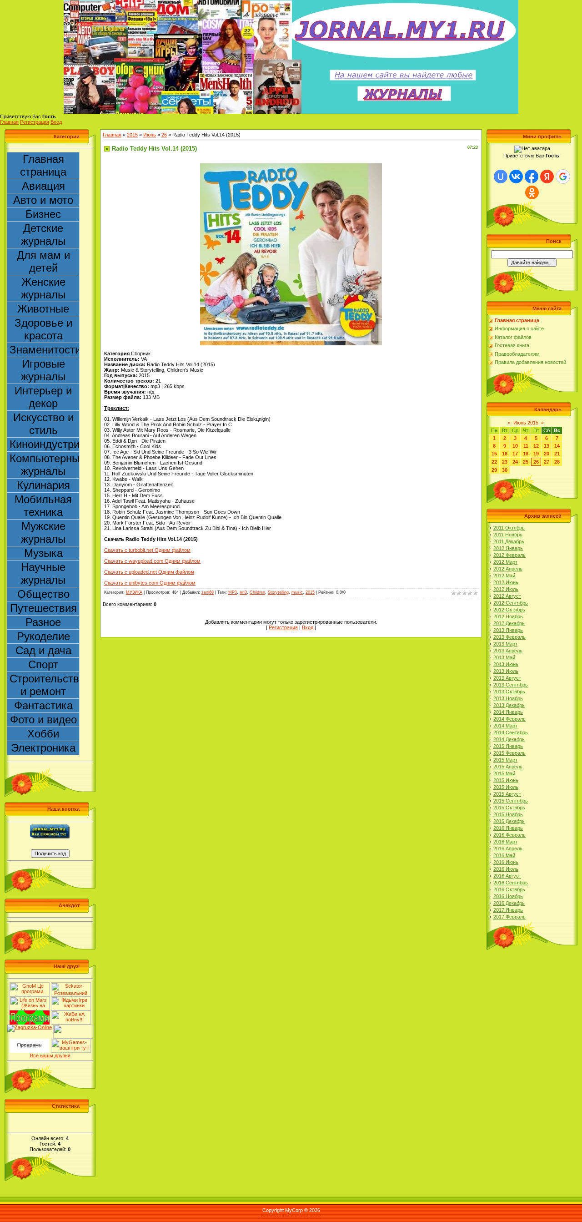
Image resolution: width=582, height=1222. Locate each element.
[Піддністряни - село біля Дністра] (73, 1027)
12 (536, 446)
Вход (56, 122)
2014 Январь (508, 712)
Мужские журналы (43, 532)
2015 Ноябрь (508, 814)
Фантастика (43, 705)
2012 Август (507, 596)
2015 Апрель (507, 766)
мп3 (243, 592)
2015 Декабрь (509, 821)
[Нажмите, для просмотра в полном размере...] (291, 166)
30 (504, 470)
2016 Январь (508, 828)
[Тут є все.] (71, 999)
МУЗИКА (134, 592)
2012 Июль (505, 589)
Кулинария (43, 485)
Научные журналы (43, 573)
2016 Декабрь (509, 903)
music (297, 592)
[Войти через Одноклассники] (532, 192)
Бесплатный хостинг (284, 1215)
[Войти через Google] (563, 176)
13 (546, 446)
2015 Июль (505, 787)
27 (546, 462)
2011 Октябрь (509, 527)
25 (525, 462)
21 (557, 453)
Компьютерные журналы (45, 464)
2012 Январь (508, 548)
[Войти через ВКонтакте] (516, 176)
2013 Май (504, 657)
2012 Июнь (505, 582)
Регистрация (34, 122)
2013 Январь (508, 630)
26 (164, 134)
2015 (132, 134)
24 (515, 462)
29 (494, 470)
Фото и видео (43, 719)
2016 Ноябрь (508, 896)
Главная (9, 122)
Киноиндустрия (45, 444)
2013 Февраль (509, 637)
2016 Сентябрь (510, 882)
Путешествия (43, 608)
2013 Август (507, 678)
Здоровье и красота (43, 329)
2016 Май (504, 855)
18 (525, 453)
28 (557, 462)
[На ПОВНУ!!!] (71, 1013)
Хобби (43, 733)
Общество (43, 594)
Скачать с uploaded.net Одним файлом (149, 572)
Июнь (149, 134)
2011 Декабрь (508, 541)
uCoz (315, 1215)
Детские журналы (43, 234)
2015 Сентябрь (510, 800)
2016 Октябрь (509, 889)
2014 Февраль (509, 719)
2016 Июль (505, 869)
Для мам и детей (43, 261)
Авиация (43, 186)
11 (525, 446)
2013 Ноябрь (508, 698)
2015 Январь (508, 746)
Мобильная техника (43, 505)
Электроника (43, 748)
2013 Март (505, 643)
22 (494, 462)
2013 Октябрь (509, 691)
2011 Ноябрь (507, 534)
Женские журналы (43, 288)
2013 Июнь (505, 664)
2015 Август (507, 794)
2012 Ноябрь (508, 616)
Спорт (43, 664)
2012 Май (504, 575)
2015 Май (504, 773)
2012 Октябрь (509, 609)
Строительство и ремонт (45, 684)
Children (257, 592)
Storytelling (278, 592)
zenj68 (207, 592)
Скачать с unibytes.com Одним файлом (150, 583)
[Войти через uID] (500, 176)
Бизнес (43, 214)
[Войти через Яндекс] (547, 176)
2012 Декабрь (509, 623)
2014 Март (505, 725)
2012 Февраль (509, 555)
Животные (43, 309)
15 (494, 453)
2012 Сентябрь (510, 603)
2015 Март (505, 759)
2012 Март (505, 562)
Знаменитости (45, 349)
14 (557, 446)
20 (546, 453)
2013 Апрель (507, 650)
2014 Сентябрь (510, 732)
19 (536, 453)
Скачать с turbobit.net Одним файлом (147, 550)
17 (515, 453)
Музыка (43, 553)
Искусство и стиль (43, 423)
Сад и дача (43, 650)
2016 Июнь (505, 862)
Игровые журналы (43, 370)
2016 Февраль (509, 835)
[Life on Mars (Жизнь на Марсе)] (30, 999)
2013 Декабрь (509, 705)
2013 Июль (505, 671)
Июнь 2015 (525, 422)
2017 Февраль (509, 916)
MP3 (232, 592)
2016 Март (505, 841)
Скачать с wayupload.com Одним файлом (152, 561)
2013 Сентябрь (510, 684)
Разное (43, 622)
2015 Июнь (505, 780)
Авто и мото (43, 200)
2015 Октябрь (509, 807)
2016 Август (507, 876)
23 (504, 462)
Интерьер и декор (43, 396)
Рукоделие (43, 636)
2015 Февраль (509, 753)
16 (504, 453)
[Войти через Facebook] (531, 176)
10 (515, 446)
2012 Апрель (507, 568)
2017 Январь (508, 910)
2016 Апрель (507, 848)
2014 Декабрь (509, 739)
